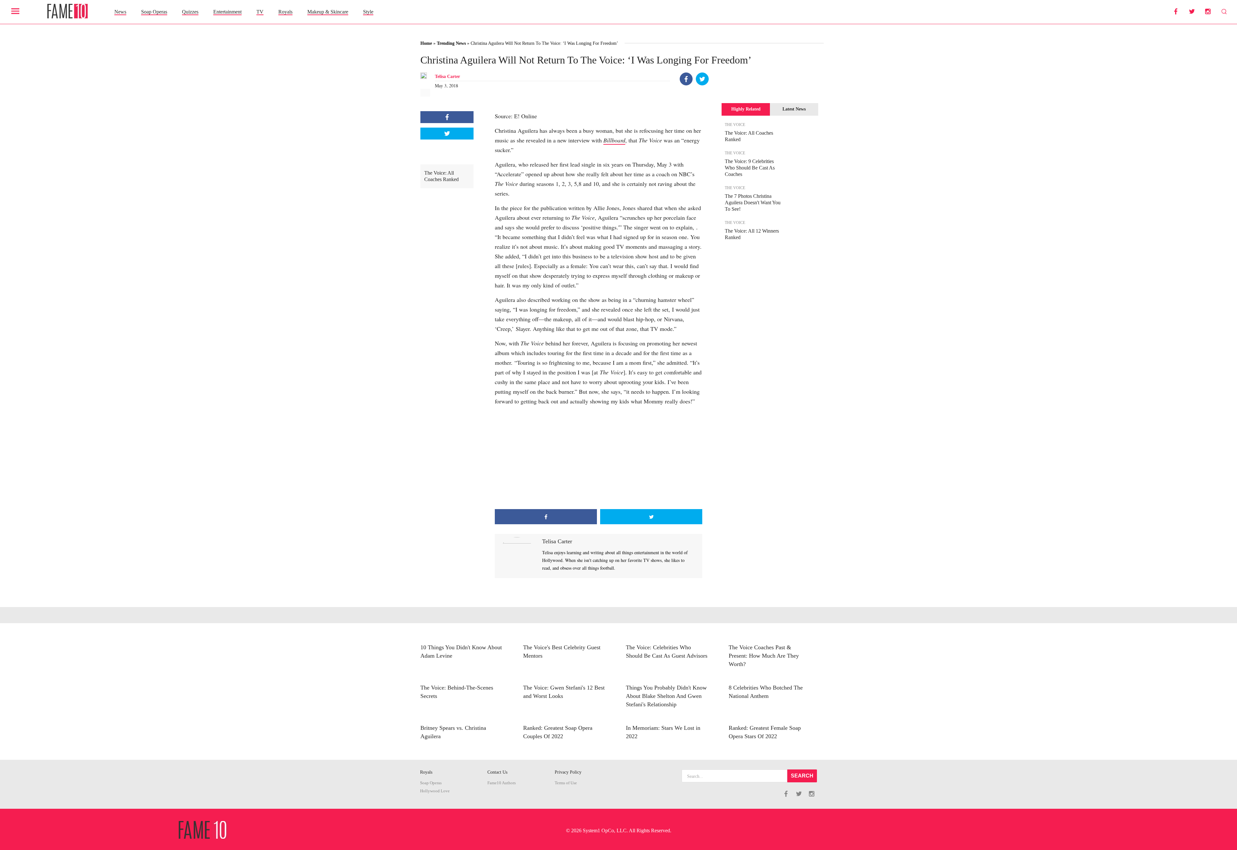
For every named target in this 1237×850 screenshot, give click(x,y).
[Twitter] (702, 79)
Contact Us (497, 772)
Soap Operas (154, 11)
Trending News (451, 43)
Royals (285, 11)
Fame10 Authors (501, 783)
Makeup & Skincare (327, 11)
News (120, 11)
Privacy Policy (568, 772)
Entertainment (227, 11)
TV (260, 11)
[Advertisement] (598, 457)
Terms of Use (566, 783)
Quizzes (190, 11)
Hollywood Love (435, 791)
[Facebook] (686, 79)
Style (368, 11)
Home (426, 43)
